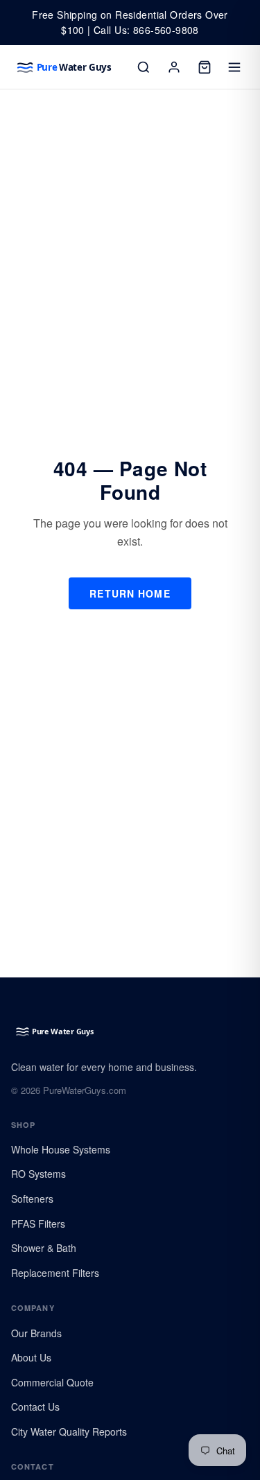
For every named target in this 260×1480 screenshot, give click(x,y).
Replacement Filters (55, 1273)
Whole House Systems (60, 1149)
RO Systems (38, 1174)
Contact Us (35, 1406)
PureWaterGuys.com (84, 1090)
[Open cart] (204, 67)
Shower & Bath (43, 1248)
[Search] (143, 67)
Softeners (32, 1198)
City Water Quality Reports (69, 1431)
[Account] (174, 67)
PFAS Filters (38, 1223)
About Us (31, 1357)
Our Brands (36, 1333)
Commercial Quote (52, 1382)
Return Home (129, 593)
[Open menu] (235, 67)
